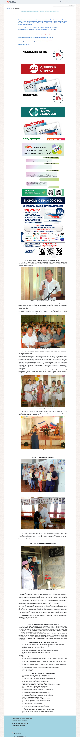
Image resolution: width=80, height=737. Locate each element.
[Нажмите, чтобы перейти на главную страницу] (12, 1)
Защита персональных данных (20, 720)
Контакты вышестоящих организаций (22, 718)
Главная (8, 8)
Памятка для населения (18, 725)
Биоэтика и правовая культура (20, 723)
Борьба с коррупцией (17, 728)
